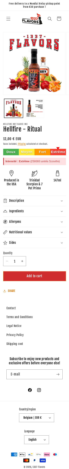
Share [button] (11, 291)
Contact (11, 308)
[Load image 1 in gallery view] (13, 108)
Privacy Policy (15, 335)
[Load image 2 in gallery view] (34, 108)
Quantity (8, 253)
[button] (8, 18)
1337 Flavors (39, 467)
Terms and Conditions (19, 317)
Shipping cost (14, 344)
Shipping (22, 144)
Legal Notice (13, 326)
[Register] (57, 374)
